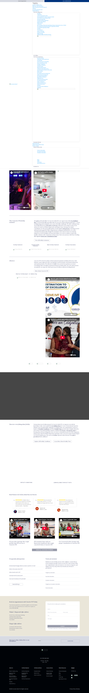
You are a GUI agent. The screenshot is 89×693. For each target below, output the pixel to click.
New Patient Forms (63, 679)
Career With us (12, 683)
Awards (10, 681)
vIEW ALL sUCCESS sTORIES (44, 550)
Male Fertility (36, 673)
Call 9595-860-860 (44, 658)
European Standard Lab (13, 679)
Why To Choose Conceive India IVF (13, 676)
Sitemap (78, 688)
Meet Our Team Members (12, 674)
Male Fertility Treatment (24, 676)
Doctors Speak (49, 676)
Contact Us (73, 671)
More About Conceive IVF (41, 271)
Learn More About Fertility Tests (62, 441)
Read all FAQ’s (16, 584)
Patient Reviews (49, 671)
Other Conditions (37, 675)
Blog (59, 673)
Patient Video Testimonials (49, 674)
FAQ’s (60, 675)
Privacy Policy (73, 688)
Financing (61, 677)
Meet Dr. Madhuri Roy (13, 671)
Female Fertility (37, 671)
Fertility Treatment (25, 671)
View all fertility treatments (42, 240)
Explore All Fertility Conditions (42, 441)
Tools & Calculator (62, 671)
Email (39, 640)
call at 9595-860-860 (13, 608)
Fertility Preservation (26, 678)
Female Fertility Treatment (25, 674)
